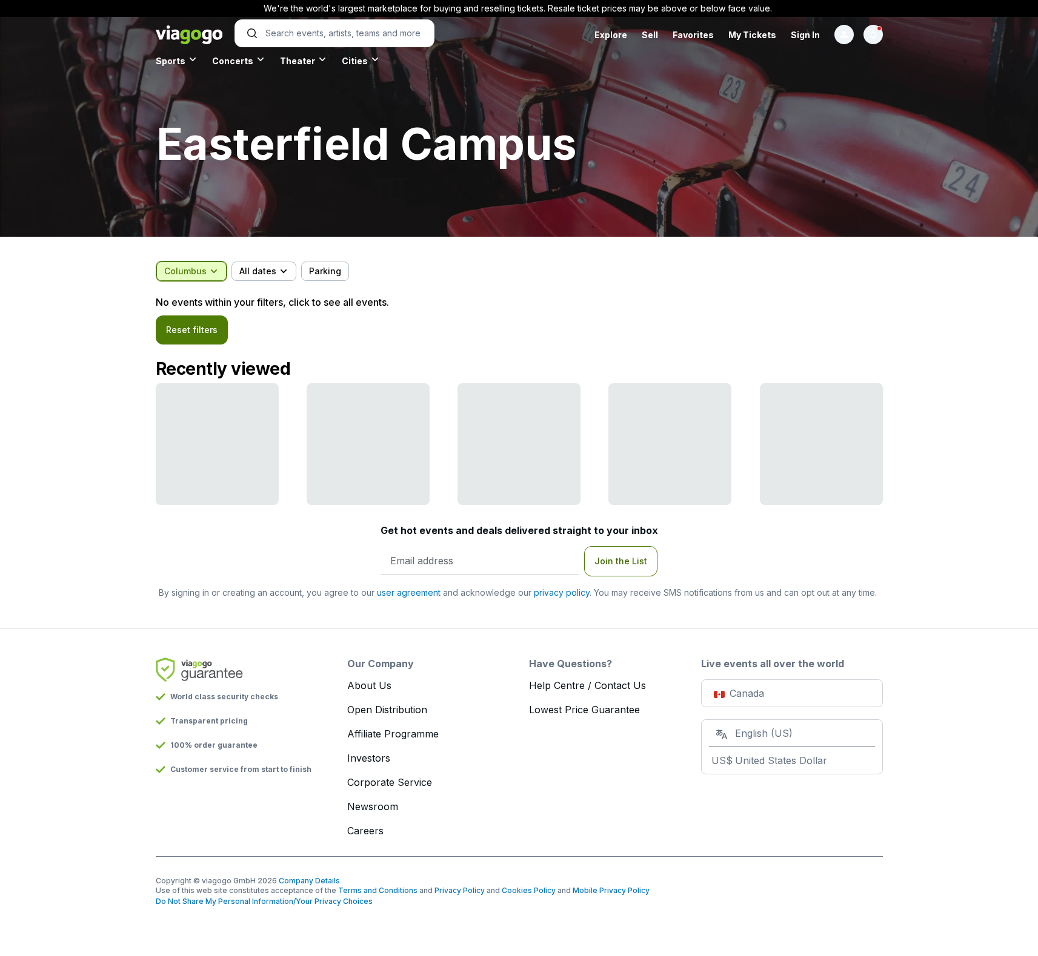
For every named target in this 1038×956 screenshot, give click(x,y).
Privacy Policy (459, 890)
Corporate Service (389, 782)
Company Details (309, 880)
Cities (355, 61)
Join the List (620, 561)
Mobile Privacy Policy (611, 890)
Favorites (693, 35)
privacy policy (562, 592)
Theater (297, 61)
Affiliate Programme (393, 734)
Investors (368, 758)
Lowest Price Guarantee (584, 710)
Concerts (232, 61)
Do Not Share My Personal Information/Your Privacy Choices (264, 901)
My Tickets (752, 35)
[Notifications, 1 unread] (873, 34)
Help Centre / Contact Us (587, 685)
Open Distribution (387, 710)
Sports (170, 61)
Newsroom (372, 806)
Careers (365, 831)
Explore (610, 35)
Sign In (805, 35)
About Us (369, 685)
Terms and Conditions (378, 890)
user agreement (409, 592)
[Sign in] (844, 34)
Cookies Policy (529, 890)
